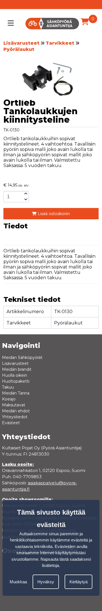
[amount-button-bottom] (25, 199)
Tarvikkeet (60, 43)
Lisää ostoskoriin (53, 213)
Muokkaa (18, 581)
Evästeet (11, 422)
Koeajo (9, 399)
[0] (85, 22)
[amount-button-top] (25, 194)
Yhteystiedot (14, 416)
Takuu (8, 387)
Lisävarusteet (21, 43)
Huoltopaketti (15, 381)
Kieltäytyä (78, 581)
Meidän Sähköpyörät (22, 357)
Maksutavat (13, 405)
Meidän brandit (16, 369)
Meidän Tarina (15, 393)
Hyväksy (45, 581)
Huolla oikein (14, 375)
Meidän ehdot (16, 410)
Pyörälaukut (18, 49)
